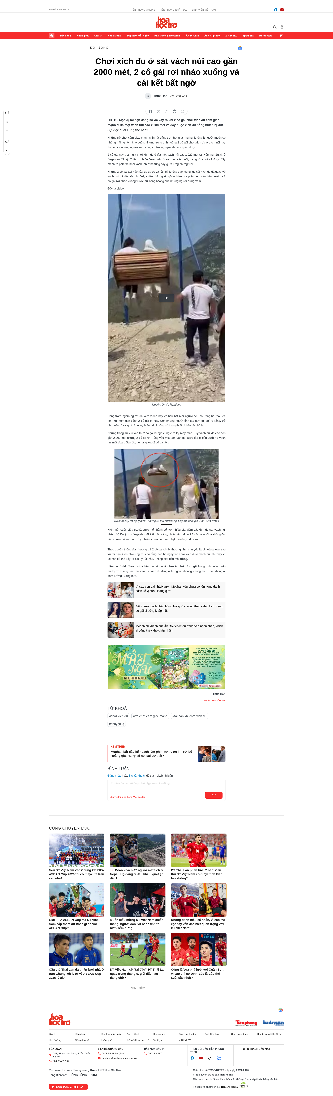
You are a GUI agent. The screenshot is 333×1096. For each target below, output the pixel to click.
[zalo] (220, 1058)
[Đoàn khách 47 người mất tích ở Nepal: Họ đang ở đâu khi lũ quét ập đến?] (137, 850)
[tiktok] (211, 1058)
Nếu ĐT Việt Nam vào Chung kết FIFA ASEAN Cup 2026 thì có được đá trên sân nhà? (76, 874)
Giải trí (98, 35)
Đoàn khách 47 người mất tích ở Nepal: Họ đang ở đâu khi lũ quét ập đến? (136, 874)
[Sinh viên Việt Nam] (273, 1023)
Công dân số (82, 1040)
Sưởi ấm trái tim (188, 1034)
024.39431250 (61, 1061)
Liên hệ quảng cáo (110, 1049)
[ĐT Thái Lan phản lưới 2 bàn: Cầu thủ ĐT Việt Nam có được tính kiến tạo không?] (199, 850)
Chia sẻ (7, 122)
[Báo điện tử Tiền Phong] (246, 1023)
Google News (240, 48)
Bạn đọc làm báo (69, 1086)
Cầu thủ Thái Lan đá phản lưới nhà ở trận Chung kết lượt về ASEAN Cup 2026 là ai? (76, 973)
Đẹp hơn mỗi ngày (138, 35)
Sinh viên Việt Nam (204, 9)
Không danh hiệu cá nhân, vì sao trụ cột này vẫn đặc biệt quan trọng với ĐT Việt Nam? (198, 924)
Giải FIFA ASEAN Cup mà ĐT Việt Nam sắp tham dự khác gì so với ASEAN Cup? (73, 924)
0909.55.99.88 (110, 1053)
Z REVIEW (231, 35)
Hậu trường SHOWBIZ (167, 35)
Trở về (7, 151)
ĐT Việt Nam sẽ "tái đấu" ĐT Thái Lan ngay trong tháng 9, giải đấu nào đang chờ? (137, 973)
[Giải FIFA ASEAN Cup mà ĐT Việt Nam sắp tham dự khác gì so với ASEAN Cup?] (76, 900)
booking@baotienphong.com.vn (119, 1058)
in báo (174, 111)
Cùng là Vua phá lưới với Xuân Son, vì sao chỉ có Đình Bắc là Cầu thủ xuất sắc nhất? (197, 973)
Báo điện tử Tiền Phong (166, 22)
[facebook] (276, 10)
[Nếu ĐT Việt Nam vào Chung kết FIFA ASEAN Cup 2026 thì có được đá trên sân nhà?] (76, 850)
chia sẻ (150, 111)
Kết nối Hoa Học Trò (138, 1040)
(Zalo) (122, 1053)
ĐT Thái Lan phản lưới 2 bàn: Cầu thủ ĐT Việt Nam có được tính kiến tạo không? (196, 874)
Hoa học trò (60, 1020)
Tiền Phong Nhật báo (173, 9)
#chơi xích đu (118, 716)
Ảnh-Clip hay (212, 35)
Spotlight (248, 35)
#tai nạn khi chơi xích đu (189, 716)
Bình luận (7, 141)
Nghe (7, 112)
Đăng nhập (114, 775)
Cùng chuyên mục (69, 828)
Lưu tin (7, 131)
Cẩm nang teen (239, 1034)
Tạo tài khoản (137, 775)
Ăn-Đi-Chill (192, 35)
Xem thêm (281, 35)
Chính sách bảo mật (256, 1049)
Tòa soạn (55, 1049)
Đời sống (65, 35)
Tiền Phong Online (142, 9)
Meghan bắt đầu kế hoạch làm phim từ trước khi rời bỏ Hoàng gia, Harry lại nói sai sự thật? (151, 753)
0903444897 (155, 1053)
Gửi (214, 795)
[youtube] (282, 10)
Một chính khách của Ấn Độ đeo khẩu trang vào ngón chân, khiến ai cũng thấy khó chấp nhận (179, 628)
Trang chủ (51, 35)
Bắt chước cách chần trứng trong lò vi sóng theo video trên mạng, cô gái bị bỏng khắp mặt (179, 608)
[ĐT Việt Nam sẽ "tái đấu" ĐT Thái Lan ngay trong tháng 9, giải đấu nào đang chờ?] (137, 949)
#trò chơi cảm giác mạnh (150, 716)
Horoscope (265, 35)
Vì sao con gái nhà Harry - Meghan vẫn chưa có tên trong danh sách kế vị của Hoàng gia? (178, 589)
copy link (166, 111)
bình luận (182, 111)
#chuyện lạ (116, 724)
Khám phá (83, 35)
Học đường (114, 35)
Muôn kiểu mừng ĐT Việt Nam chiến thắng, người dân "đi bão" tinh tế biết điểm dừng (136, 924)
